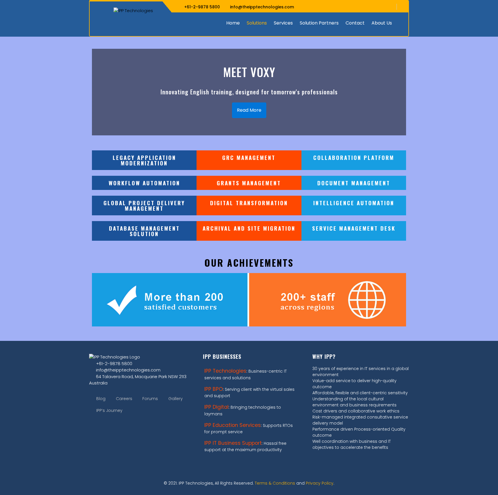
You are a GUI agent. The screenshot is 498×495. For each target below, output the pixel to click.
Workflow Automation (144, 183)
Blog (100, 398)
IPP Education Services (232, 425)
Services (283, 23)
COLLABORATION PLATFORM (353, 157)
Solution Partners (319, 23)
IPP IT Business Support (233, 443)
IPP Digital (216, 407)
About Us (381, 23)
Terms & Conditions (275, 483)
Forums (150, 398)
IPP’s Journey (109, 410)
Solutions (257, 23)
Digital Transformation (249, 203)
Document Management (353, 183)
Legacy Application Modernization (144, 160)
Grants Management (249, 183)
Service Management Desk (353, 228)
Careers (124, 398)
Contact (355, 23)
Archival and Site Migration (249, 228)
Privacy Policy (319, 483)
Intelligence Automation (353, 203)
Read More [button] (249, 110)
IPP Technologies (225, 370)
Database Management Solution (144, 231)
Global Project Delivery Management (144, 205)
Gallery (175, 398)
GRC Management (249, 157)
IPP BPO (213, 389)
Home (233, 23)
